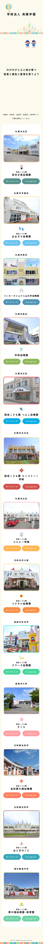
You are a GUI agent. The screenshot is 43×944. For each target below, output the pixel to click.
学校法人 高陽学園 (21, 14)
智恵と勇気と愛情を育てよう (21, 74)
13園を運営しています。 (21, 118)
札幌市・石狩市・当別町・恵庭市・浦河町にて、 (21, 114)
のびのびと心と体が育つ (21, 70)
